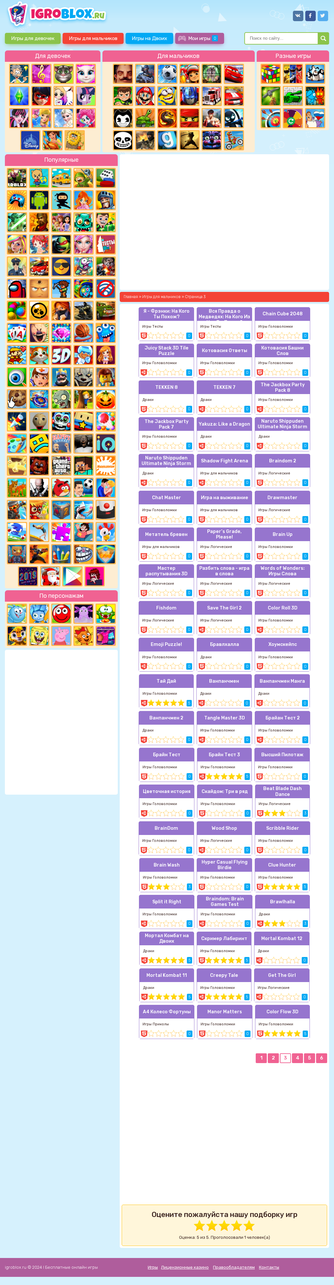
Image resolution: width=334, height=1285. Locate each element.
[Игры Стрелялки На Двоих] (83, 311)
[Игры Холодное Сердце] (63, 118)
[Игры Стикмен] (234, 118)
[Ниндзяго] (189, 118)
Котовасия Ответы (224, 350)
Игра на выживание (224, 497)
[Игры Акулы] (83, 510)
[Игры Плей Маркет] (72, 576)
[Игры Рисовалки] (61, 554)
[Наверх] (320, 1271)
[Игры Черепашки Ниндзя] (61, 244)
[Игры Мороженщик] (39, 333)
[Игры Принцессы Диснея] (30, 140)
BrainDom (166, 828)
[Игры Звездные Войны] (17, 222)
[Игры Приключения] (17, 510)
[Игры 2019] (28, 576)
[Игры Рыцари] (106, 200)
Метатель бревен (166, 534)
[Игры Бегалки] (17, 532)
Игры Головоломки (275, 326)
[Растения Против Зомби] (61, 399)
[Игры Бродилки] (39, 510)
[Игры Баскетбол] (83, 333)
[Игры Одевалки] (41, 118)
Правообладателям (234, 1267)
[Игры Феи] (39, 244)
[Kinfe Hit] (17, 421)
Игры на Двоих (149, 38)
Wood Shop (224, 828)
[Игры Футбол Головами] (83, 488)
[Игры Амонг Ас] (17, 289)
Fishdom (166, 608)
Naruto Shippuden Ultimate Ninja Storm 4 (166, 461)
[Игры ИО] (106, 443)
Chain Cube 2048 (283, 314)
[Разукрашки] (17, 443)
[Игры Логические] (19, 74)
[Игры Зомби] (83, 222)
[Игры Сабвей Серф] (189, 74)
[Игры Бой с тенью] (189, 140)
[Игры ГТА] (61, 466)
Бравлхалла (224, 644)
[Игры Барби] (17, 244)
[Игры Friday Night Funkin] (94, 576)
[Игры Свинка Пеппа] (61, 636)
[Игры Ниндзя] (61, 200)
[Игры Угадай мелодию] (41, 74)
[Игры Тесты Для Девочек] (61, 222)
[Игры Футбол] (167, 74)
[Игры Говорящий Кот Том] (63, 74)
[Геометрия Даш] (39, 443)
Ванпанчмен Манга (282, 681)
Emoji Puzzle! (166, 644)
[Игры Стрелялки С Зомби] (106, 266)
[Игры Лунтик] (83, 614)
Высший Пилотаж (282, 755)
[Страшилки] (83, 377)
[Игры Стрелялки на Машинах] (39, 266)
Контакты (269, 1267)
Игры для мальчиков (93, 38)
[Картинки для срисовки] (63, 96)
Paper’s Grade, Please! (224, 534)
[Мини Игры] (17, 200)
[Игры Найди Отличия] (17, 377)
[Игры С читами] (17, 466)
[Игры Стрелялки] (39, 554)
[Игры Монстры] (106, 333)
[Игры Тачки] (234, 74)
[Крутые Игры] (61, 266)
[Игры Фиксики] (39, 614)
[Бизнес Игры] (106, 222)
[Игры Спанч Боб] (39, 636)
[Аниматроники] (61, 421)
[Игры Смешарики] (17, 614)
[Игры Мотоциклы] (234, 140)
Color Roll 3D (282, 608)
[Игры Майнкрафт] (83, 466)
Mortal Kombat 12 (281, 938)
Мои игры (202, 38)
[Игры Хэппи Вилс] (61, 443)
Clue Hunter (282, 865)
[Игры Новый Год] (50, 576)
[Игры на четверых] (315, 74)
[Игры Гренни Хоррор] (83, 443)
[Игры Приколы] (83, 266)
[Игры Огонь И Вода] (315, 96)
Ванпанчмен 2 (166, 718)
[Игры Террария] (61, 289)
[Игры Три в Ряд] (61, 333)
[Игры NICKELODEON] (106, 466)
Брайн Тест (166, 755)
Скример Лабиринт (224, 938)
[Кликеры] (17, 399)
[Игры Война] (83, 178)
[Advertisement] (61, 721)
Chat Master (166, 497)
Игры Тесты (152, 326)
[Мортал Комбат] (167, 118)
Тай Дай (166, 681)
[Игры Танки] (145, 118)
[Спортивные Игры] (271, 118)
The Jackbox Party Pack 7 (166, 424)
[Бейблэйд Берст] (39, 399)
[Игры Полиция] (17, 266)
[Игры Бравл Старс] (39, 311)
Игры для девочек (32, 38)
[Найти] (323, 38)
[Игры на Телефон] (106, 289)
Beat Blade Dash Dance (282, 791)
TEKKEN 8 (166, 387)
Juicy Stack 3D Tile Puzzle (166, 350)
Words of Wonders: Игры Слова (283, 571)
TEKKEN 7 (224, 387)
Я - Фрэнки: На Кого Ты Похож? (167, 314)
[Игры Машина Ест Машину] (106, 311)
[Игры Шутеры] (145, 74)
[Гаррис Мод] (167, 140)
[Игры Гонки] (234, 96)
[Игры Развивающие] (39, 178)
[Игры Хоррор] (212, 140)
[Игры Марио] (145, 96)
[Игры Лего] (106, 377)
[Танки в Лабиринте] (293, 96)
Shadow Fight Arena (224, 461)
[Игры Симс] (19, 96)
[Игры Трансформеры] (189, 96)
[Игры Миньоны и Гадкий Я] (167, 96)
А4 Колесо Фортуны (167, 1012)
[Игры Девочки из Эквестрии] (86, 118)
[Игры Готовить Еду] (52, 140)
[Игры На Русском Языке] (315, 118)
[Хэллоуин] (106, 399)
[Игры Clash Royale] (61, 377)
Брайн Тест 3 (224, 755)
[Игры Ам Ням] (106, 614)
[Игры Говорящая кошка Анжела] (86, 74)
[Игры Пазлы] (61, 532)
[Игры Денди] (17, 355)
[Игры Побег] (83, 355)
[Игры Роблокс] (17, 178)
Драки (148, 400)
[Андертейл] (123, 140)
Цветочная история (166, 791)
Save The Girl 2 (224, 608)
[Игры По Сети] (17, 554)
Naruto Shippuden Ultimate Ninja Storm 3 (282, 424)
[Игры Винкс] (83, 200)
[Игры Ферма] (106, 532)
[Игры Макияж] (83, 244)
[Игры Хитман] (39, 488)
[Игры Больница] (39, 377)
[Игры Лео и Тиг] (17, 636)
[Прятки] (83, 399)
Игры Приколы (156, 1024)
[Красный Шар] (61, 614)
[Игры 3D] (61, 355)
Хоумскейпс (282, 644)
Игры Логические (274, 473)
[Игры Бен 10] (123, 96)
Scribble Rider (282, 828)
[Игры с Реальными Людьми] (39, 289)
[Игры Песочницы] (106, 554)
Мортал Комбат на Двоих (167, 938)
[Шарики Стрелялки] (17, 311)
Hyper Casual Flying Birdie (225, 864)
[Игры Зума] (83, 289)
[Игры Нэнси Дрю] (61, 311)
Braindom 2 (282, 461)
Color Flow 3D (282, 1012)
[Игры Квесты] (61, 510)
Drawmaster (282, 497)
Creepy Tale (224, 975)
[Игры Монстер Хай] (19, 118)
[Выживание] (271, 96)
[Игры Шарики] (106, 421)
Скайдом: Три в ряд (225, 791)
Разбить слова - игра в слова (224, 571)
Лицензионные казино (185, 1267)
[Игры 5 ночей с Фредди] (39, 466)
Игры (153, 1267)
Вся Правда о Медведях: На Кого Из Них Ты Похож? (224, 314)
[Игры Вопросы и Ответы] (293, 118)
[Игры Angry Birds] (61, 488)
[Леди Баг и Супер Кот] (41, 96)
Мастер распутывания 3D (166, 571)
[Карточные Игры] (17, 333)
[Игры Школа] (61, 178)
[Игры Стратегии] (39, 222)
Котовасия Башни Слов (282, 350)
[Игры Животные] (39, 355)
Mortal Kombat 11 (166, 975)
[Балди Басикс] (39, 421)
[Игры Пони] (86, 96)
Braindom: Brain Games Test (225, 901)
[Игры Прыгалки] (39, 532)
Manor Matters (224, 1012)
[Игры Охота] (212, 74)
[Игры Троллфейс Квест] (83, 554)
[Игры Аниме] (106, 355)
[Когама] (83, 421)
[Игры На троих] (293, 74)
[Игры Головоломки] (271, 74)
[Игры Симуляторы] (17, 488)
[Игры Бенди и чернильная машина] (123, 118)
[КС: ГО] (145, 140)
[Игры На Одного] (83, 532)
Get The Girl (282, 975)
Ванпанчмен (224, 681)
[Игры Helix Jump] (106, 510)
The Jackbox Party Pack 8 (283, 387)
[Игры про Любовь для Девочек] (106, 488)
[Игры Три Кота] (83, 636)
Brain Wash (167, 865)
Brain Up (283, 534)
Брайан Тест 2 (283, 718)
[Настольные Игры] (106, 178)
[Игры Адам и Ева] (75, 140)
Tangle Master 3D (224, 718)
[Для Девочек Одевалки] (106, 636)
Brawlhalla (282, 902)
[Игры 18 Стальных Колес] (212, 96)
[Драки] (212, 118)
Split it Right (166, 902)
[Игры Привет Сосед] (123, 74)
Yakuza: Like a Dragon (224, 424)
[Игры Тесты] (106, 244)
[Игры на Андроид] (39, 200)
